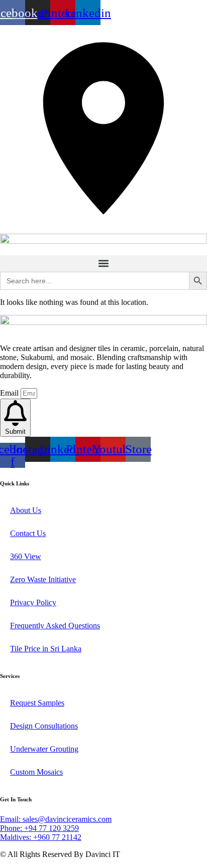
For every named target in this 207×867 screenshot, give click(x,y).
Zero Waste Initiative (43, 579)
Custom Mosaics (36, 772)
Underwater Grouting (44, 749)
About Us (25, 510)
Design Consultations (44, 726)
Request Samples (37, 703)
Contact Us (28, 533)
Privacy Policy (33, 602)
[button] (103, 263)
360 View (25, 556)
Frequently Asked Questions (55, 625)
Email (10, 393)
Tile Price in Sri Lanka (45, 648)
